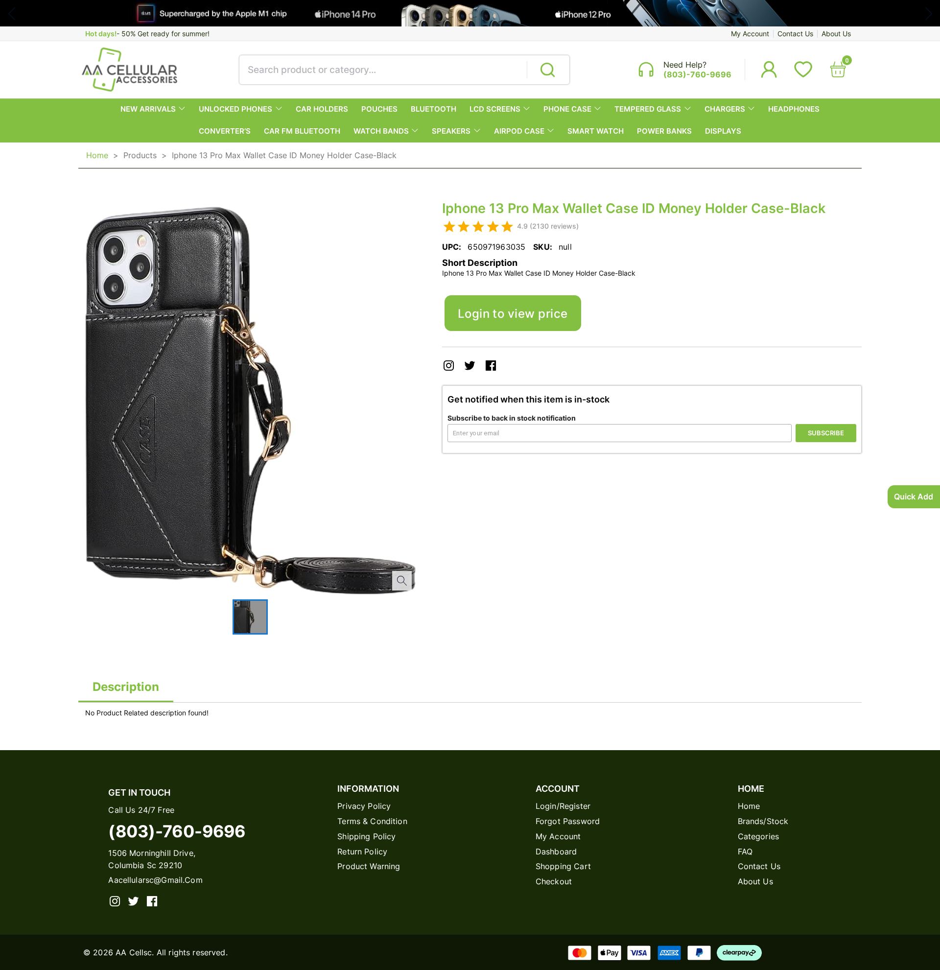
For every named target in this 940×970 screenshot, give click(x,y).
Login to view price (513, 313)
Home (97, 155)
